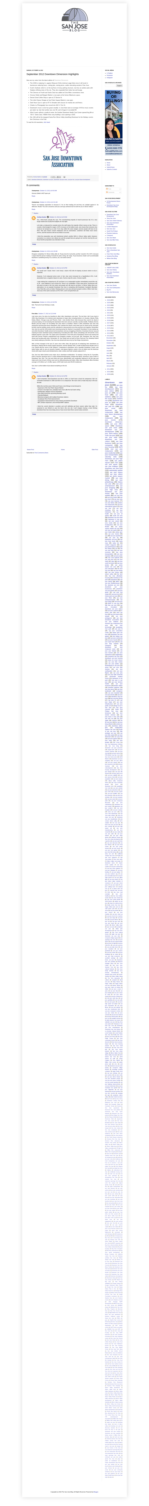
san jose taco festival (116, 1014)
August (109, 348)
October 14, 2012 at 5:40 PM (48, 302)
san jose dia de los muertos (114, 916)
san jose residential (113, 452)
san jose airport (114, 521)
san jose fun (71, 179)
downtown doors (110, 863)
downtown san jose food (113, 468)
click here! (47, 122)
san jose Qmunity (110, 1188)
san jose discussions (115, 1197)
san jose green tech (117, 773)
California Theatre (116, 837)
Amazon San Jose (115, 1239)
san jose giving (110, 1203)
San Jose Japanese (111, 857)
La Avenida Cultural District (112, 1031)
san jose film (118, 737)
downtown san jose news (60, 179)
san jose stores (116, 753)
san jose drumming (110, 1199)
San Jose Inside (111, 248)
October (109, 343)
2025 (108, 302)
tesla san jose (112, 811)
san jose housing (113, 446)
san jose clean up (117, 914)
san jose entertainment (113, 485)
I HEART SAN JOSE (113, 267)
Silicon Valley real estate (113, 861)
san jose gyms (111, 1002)
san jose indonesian (110, 1086)
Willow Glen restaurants (113, 1150)
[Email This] (52, 177)
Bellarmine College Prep (113, 1100)
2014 (108, 330)
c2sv (115, 1064)
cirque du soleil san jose (116, 903)
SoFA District (108, 901)
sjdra (111, 1477)
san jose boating (114, 1466)
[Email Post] (64, 176)
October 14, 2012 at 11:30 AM (48, 251)
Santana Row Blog (112, 256)
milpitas (109, 1170)
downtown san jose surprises (113, 1433)
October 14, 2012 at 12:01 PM (58, 268)
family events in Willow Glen (112, 1435)
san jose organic (111, 1210)
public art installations (111, 1460)
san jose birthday (112, 1073)
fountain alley (108, 1437)
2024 (108, 305)
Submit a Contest (112, 169)
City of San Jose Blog (113, 254)
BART (117, 581)
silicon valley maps (117, 925)
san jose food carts (117, 1201)
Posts (109, 189)
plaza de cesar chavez (115, 660)
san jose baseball (113, 693)
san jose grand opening (111, 1082)
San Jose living (114, 746)
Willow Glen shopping (110, 1151)
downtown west (109, 786)
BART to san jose (113, 603)
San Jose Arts (109, 1330)
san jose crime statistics (113, 868)
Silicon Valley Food (116, 1053)
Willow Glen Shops (118, 1418)
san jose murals (112, 640)
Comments (111, 192)
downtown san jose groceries (113, 747)
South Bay (119, 1409)
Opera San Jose (109, 1318)
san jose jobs (118, 499)
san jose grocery (118, 945)
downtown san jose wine (112, 936)
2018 (108, 320)
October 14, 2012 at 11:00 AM (58, 217)
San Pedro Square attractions (114, 1137)
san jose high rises (113, 489)
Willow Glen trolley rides (113, 1420)
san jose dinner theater (113, 1076)
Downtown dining (111, 1277)
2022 (108, 310)
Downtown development (116, 1276)
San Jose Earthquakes (113, 287)
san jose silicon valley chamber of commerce (113, 881)
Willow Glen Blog (112, 258)
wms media (108, 523)
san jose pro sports (111, 530)
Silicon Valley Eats (110, 1389)
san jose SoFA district (113, 432)
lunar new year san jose (111, 824)
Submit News (111, 167)
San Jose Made (111, 238)
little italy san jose (111, 605)
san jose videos (116, 474)
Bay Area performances (112, 1250)
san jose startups (118, 810)
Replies (36, 213)
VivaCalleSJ (108, 1418)
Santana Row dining (110, 1142)
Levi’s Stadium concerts (116, 1299)
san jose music (113, 407)
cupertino (107, 841)
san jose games (112, 738)
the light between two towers (113, 1020)
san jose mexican (113, 501)
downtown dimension (37, 179)
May (108, 355)
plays (119, 1458)
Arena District (108, 1241)
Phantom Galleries (112, 233)
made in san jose (109, 1446)
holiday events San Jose (112, 1440)
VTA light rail (119, 1148)
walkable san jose (110, 1022)
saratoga (120, 1093)
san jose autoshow (116, 1190)
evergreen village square (111, 938)
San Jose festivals (113, 557)
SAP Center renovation (116, 1327)
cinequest (108, 645)
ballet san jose (116, 934)
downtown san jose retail (115, 517)
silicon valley (109, 574)
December (110, 338)
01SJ (108, 892)
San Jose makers (116, 1128)
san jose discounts (112, 843)
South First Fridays (112, 231)
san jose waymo (118, 779)
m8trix (106, 989)
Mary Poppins (111, 1309)
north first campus (110, 1182)
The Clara (118, 1413)
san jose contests (113, 610)
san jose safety (116, 832)
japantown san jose (111, 539)
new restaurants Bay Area (114, 1451)
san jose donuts (109, 695)
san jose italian (109, 503)
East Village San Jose (116, 1115)
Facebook (110, 75)
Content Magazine (112, 226)
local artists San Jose (117, 1168)
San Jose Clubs (111, 1340)
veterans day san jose (116, 890)
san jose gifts (118, 1000)
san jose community (117, 638)
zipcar (111, 1234)
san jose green (109, 689)
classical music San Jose (111, 1155)
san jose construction (116, 866)
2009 (108, 374)
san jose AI (118, 629)
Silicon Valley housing (117, 1402)
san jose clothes (114, 1193)
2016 (108, 325)
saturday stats (111, 457)
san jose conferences (117, 996)
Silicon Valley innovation (111, 1055)
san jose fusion (116, 1471)
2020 (108, 315)
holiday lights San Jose (111, 1442)
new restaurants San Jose (111, 1453)
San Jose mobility (111, 1365)
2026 (108, 300)
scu (120, 852)
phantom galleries (113, 687)
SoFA (120, 447)
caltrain (107, 980)
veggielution (118, 654)
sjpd (108, 1095)
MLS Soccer (110, 1305)
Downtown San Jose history (112, 1029)
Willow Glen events (110, 1062)
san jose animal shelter (116, 941)
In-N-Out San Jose (110, 1294)
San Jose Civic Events (116, 1338)
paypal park (111, 749)
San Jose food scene (111, 757)
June (108, 353)
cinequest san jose (114, 656)
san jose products (116, 1091)
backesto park (117, 1153)
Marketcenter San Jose (117, 1307)
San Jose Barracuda (113, 292)
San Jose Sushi (116, 1122)
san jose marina (116, 1206)
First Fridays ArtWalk (112, 1117)
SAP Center (116, 742)
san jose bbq (114, 991)
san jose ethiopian (110, 870)
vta (116, 548)
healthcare (118, 1159)
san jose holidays (111, 466)
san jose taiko (109, 833)
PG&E (119, 855)
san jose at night (111, 943)
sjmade (107, 616)
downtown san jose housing (113, 658)
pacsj (116, 1184)
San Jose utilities (114, 1374)
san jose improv (111, 1204)
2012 (108, 335)
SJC (116, 462)
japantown (114, 579)
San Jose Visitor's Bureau (114, 220)
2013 (108, 333)
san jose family (117, 570)
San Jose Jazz (111, 229)
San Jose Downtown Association (113, 223)
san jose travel (109, 923)
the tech (119, 574)
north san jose (110, 435)
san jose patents (115, 1007)
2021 (108, 313)
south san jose (117, 515)
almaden (120, 1151)
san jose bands (114, 910)
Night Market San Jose (115, 1312)
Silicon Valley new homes (114, 1404)
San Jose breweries (112, 1354)
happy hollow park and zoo (112, 907)
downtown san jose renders (112, 1431)
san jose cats (109, 1192)
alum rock (109, 1153)
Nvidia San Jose (117, 1034)
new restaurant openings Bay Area (113, 1449)
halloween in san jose (115, 519)
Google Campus (116, 1283)
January (109, 366)
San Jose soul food (115, 1369)
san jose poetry (114, 879)
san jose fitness (114, 919)
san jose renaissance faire (112, 1009)
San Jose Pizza (111, 1036)
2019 (108, 318)
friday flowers (116, 981)
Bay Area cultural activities (111, 1245)
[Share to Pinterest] (60, 177)
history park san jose (111, 596)
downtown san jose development (113, 430)
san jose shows (111, 952)
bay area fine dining (116, 698)
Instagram (110, 77)
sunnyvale (117, 1232)
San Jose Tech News (116, 1349)
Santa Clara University (117, 1380)
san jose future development (82, 179)
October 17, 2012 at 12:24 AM (47, 313)
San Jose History (112, 270)
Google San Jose (111, 1287)
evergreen (119, 691)
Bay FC (109, 290)
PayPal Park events (115, 1320)
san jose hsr (119, 1203)
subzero (114, 720)
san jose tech (116, 594)
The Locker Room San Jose (113, 1415)
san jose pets (117, 673)
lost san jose (116, 822)
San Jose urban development (113, 839)
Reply (33, 196)
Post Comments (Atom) (41, 453)
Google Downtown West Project (113, 1285)
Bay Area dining (118, 1098)
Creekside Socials (109, 1106)
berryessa (108, 713)
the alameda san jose (112, 585)
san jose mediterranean (112, 583)
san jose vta (114, 537)
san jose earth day (112, 998)
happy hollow (108, 983)
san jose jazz (118, 601)
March (109, 361)
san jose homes (113, 572)
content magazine (110, 545)
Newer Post (30, 449)
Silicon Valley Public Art (111, 1396)
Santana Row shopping (113, 1385)
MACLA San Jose (118, 1303)
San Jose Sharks (112, 285)
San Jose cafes (118, 859)
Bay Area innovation (117, 1248)
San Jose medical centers (115, 1363)
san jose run (109, 718)
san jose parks (118, 556)
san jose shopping (113, 487)
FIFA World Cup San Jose (112, 755)
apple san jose (111, 1422)
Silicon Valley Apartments (112, 1387)
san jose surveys (118, 1221)
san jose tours (116, 921)
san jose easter (118, 791)
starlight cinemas (116, 1018)
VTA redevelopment (111, 1416)
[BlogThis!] (54, 177)
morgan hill (119, 1446)
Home (63, 449)
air (121, 1420)
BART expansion (116, 1243)
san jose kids (118, 495)
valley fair (116, 543)
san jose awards (109, 1464)
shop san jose (109, 853)
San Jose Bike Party (113, 240)
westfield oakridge (110, 958)
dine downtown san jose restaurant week (113, 647)
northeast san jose (110, 1457)
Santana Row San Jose (113, 1139)
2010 (108, 371)
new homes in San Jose (114, 1447)
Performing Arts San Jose (111, 1321)
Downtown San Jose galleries (113, 1109)
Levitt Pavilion (108, 1033)
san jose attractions (112, 790)
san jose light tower (112, 947)
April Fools (109, 1098)
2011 (108, 369)
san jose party (111, 799)
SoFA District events (110, 1407)
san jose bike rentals (115, 662)
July (108, 350)
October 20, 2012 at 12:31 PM (58, 376)
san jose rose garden (111, 850)
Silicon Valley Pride (116, 1394)
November (110, 340)
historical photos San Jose (114, 1438)
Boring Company (109, 1254)
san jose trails (114, 885)
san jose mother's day (111, 874)
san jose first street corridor (112, 1080)
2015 (108, 328)
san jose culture (113, 390)
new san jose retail (113, 436)
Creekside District (115, 1104)
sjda (112, 561)
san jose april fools (117, 841)
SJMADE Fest (111, 1329)
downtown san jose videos (113, 609)
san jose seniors (117, 950)
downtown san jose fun (113, 405)
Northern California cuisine (112, 1316)
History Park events (116, 1292)
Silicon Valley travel (112, 1146)
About (108, 165)
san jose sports (111, 464)
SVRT (118, 1329)
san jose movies (113, 534)
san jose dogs (111, 917)
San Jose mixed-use (117, 897)
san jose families (112, 793)
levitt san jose (114, 1164)
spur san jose (110, 927)
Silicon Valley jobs (117, 1144)
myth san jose (114, 1173)
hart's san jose (118, 1437)
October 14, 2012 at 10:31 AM (48, 202)
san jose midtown (111, 621)
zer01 (106, 1234)
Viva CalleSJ (116, 1060)
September (110, 345)
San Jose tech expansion (111, 1371)
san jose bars (109, 559)
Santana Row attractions (112, 1140)
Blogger (96, 1492)
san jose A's (112, 700)
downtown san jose (48, 179)
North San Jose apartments (112, 1314)
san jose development (113, 388)
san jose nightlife (112, 775)
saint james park (110, 908)
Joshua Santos (37, 176)
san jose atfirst (118, 760)
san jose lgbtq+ (116, 872)
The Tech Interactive (114, 978)
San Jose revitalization (111, 1129)
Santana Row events (110, 974)
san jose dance (115, 614)
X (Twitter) (110, 73)
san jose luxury (116, 848)
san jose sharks (112, 497)
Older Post (95, 449)
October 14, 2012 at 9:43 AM (48, 190)
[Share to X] (56, 177)
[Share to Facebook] (58, 177)
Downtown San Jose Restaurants (113, 215)
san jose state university (115, 674)
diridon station (118, 685)
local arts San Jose (116, 1444)
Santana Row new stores (116, 1384)
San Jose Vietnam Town (111, 1124)
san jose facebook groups (112, 1078)
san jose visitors (114, 1226)
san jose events (113, 419)
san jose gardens (110, 1473)
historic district (116, 985)
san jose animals (117, 788)
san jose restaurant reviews (112, 1011)
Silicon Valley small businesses (113, 1405)
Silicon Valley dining (117, 976)
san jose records (110, 1093)
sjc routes (115, 954)
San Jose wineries (118, 1135)
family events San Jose (113, 905)
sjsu (106, 536)
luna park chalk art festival (112, 987)
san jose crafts (118, 1075)
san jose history (116, 472)
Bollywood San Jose (111, 1102)
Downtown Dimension (61, 80)
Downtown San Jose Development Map (113, 205)
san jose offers (118, 1208)
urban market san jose (116, 1097)
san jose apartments (116, 536)
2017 (108, 323)
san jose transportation (113, 454)
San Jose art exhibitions (116, 1352)
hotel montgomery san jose (112, 1160)
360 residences (118, 1234)
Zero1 (116, 784)
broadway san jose (115, 1426)
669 (112, 1235)
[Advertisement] (74, 50)
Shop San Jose (111, 218)
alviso (107, 667)
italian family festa (117, 1071)
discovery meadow (110, 1427)
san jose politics (113, 664)
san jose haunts (112, 762)
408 (108, 1235)
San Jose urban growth (113, 899)
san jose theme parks (112, 1016)
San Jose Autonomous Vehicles (113, 744)
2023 (108, 307)
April (108, 358)
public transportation (115, 1186)
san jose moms (109, 1208)
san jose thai (111, 1223)
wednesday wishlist (115, 470)
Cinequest (110, 235)
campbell (114, 980)
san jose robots (109, 1013)
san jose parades (118, 797)
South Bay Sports (112, 1411)
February (109, 363)
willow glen (119, 532)
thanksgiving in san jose (112, 665)
